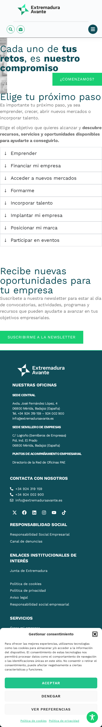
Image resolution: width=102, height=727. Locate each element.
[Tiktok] (63, 512)
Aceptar (51, 683)
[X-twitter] (14, 512)
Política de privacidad (64, 720)
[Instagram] (44, 512)
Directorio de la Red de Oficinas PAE (38, 462)
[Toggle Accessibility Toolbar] (92, 717)
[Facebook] (24, 512)
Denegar (51, 696)
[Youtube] (53, 512)
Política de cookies (33, 720)
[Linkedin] (34, 512)
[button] (95, 634)
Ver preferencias (51, 709)
